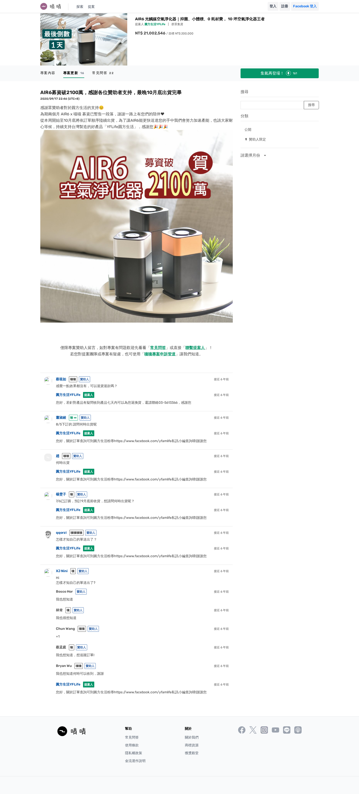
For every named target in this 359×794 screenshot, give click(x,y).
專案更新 (73, 73)
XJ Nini (62, 571)
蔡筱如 (61, 379)
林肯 (59, 610)
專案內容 (47, 73)
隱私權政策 (133, 753)
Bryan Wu (64, 666)
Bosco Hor (64, 591)
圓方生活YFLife (155, 24)
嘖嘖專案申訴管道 (160, 354)
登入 (273, 6)
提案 (91, 7)
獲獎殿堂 (192, 753)
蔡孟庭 (61, 647)
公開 (247, 129)
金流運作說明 (135, 761)
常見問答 (103, 73)
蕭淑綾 (61, 417)
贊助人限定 (255, 139)
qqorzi (61, 533)
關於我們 (192, 737)
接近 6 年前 (221, 379)
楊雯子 (61, 494)
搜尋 (244, 91)
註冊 (284, 6)
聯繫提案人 (195, 347)
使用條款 (132, 745)
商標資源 (192, 745)
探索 (79, 7)
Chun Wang (65, 629)
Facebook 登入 (305, 6)
